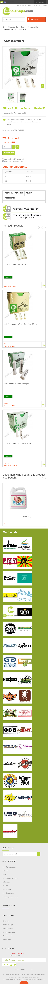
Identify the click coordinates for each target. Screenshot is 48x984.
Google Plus (14, 964)
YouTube (11, 964)
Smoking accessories (10, 897)
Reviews (29, 193)
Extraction (6, 882)
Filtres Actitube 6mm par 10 (15, 264)
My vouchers (7, 936)
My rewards (6, 940)
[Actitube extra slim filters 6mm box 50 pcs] (24, 306)
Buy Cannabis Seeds (10, 878)
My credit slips (7, 925)
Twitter (7, 964)
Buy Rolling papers (9, 867)
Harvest (5, 886)
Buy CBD (5, 871)
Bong (4, 874)
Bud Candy (27, 517)
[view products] (10, 544)
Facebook (4, 964)
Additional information (14, 193)
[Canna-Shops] (20, 11)
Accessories (10, 198)
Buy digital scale (8, 893)
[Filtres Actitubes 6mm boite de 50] (24, 425)
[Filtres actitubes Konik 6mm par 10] (24, 365)
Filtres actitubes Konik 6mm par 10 (17, 384)
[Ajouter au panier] (43, 285)
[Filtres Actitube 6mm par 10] (24, 246)
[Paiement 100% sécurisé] (24, 161)
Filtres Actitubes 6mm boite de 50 (17, 443)
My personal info (8, 932)
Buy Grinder (6, 889)
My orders (6, 921)
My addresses (7, 928)
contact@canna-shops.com (14, 960)
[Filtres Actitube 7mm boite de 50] (11, 97)
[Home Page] (3, 27)
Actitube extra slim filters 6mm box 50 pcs (20, 324)
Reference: (6, 130)
